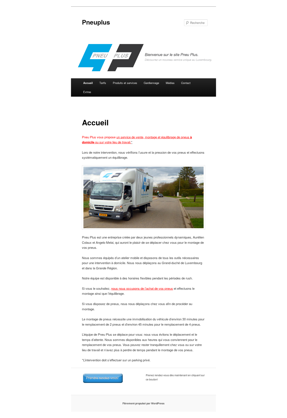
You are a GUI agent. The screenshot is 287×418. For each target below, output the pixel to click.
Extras (87, 92)
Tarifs (102, 83)
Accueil (88, 83)
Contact (186, 83)
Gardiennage (151, 83)
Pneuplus (96, 21)
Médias (170, 83)
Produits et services (125, 83)
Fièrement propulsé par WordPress (143, 403)
